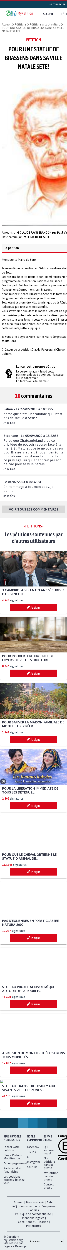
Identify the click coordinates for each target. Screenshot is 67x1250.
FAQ (14, 1242)
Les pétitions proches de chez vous (14, 1216)
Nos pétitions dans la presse (49, 1199)
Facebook (33, 1183)
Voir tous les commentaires (33, 512)
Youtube (32, 1203)
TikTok (31, 1188)
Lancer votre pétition (12, 1185)
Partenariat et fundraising (12, 1206)
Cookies (33, 1246)
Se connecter (57, 4)
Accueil (48, 14)
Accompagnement (15, 1199)
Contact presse (49, 1222)
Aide (50, 1238)
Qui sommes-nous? (50, 1186)
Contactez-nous (29, 1242)
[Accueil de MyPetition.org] (19, 14)
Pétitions (20, 24)
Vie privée (49, 1242)
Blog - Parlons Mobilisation (13, 1193)
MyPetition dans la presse (51, 1212)
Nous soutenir (35, 1238)
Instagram (33, 1198)
